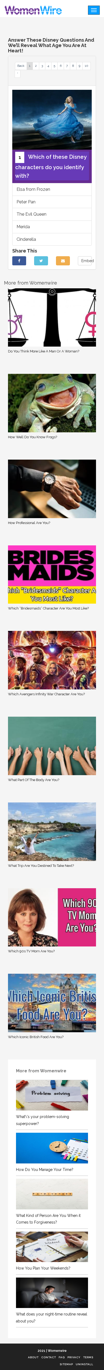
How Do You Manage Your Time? (44, 1169)
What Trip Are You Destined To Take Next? (41, 866)
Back (21, 66)
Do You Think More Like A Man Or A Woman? (43, 351)
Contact (48, 1357)
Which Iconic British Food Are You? (35, 1037)
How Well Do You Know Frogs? (32, 437)
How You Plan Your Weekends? (43, 1268)
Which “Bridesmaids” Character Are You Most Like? (48, 608)
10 (86, 66)
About (33, 1357)
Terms (88, 1357)
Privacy (74, 1357)
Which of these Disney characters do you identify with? (50, 166)
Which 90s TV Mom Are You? (31, 951)
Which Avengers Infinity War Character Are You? (46, 694)
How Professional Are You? (29, 523)
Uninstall (84, 1364)
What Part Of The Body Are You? (33, 780)
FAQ (62, 1357)
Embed (86, 261)
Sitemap (66, 1364)
